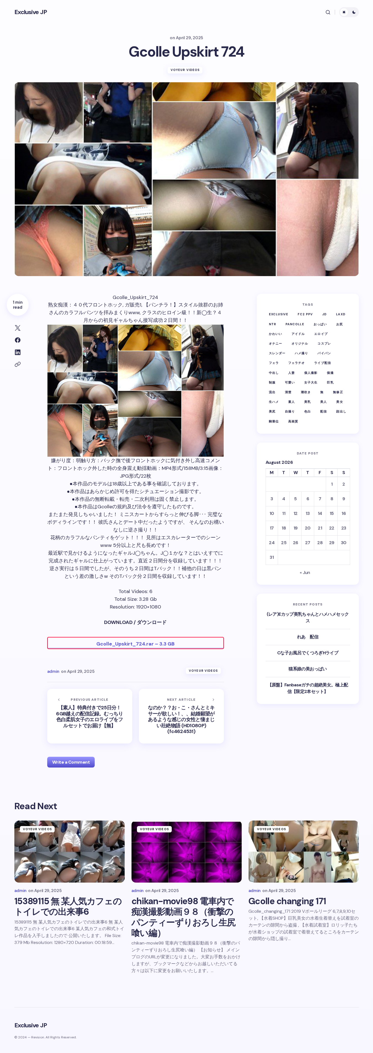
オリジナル (300, 343)
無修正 (338, 392)
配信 (323, 411)
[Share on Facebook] (18, 340)
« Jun (305, 572)
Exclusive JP (30, 12)
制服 (272, 382)
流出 (272, 392)
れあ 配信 (307, 637)
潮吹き (306, 392)
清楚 (288, 392)
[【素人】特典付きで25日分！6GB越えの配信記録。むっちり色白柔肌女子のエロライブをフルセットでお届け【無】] (89, 716)
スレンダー (277, 353)
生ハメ (274, 402)
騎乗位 (274, 421)
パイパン (324, 353)
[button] (328, 12)
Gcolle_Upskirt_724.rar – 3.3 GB (135, 644)
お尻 (339, 324)
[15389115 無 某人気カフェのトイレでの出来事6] (69, 852)
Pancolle (294, 324)
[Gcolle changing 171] (303, 852)
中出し (274, 372)
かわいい (275, 333)
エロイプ (320, 333)
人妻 (291, 372)
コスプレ (324, 343)
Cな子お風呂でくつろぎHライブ (307, 653)
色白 (307, 411)
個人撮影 (311, 372)
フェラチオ (296, 363)
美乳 (307, 402)
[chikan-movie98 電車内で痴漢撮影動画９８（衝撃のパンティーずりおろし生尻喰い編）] (186, 852)
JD (324, 314)
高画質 (293, 421)
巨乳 (330, 382)
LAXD (340, 314)
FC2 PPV (305, 314)
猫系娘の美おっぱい (308, 668)
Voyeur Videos (185, 70)
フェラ (274, 363)
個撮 (330, 372)
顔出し (341, 411)
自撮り (290, 411)
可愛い (290, 382)
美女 (339, 402)
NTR (272, 324)
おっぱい (320, 324)
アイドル (298, 333)
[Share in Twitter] (18, 328)
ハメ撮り (301, 353)
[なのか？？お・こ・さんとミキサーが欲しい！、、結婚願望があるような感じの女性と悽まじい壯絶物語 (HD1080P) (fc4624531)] (181, 716)
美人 (323, 402)
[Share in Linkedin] (18, 352)
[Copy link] (18, 364)
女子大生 (311, 382)
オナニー (275, 343)
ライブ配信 (322, 363)
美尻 (272, 411)
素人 (291, 402)
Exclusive (279, 314)
